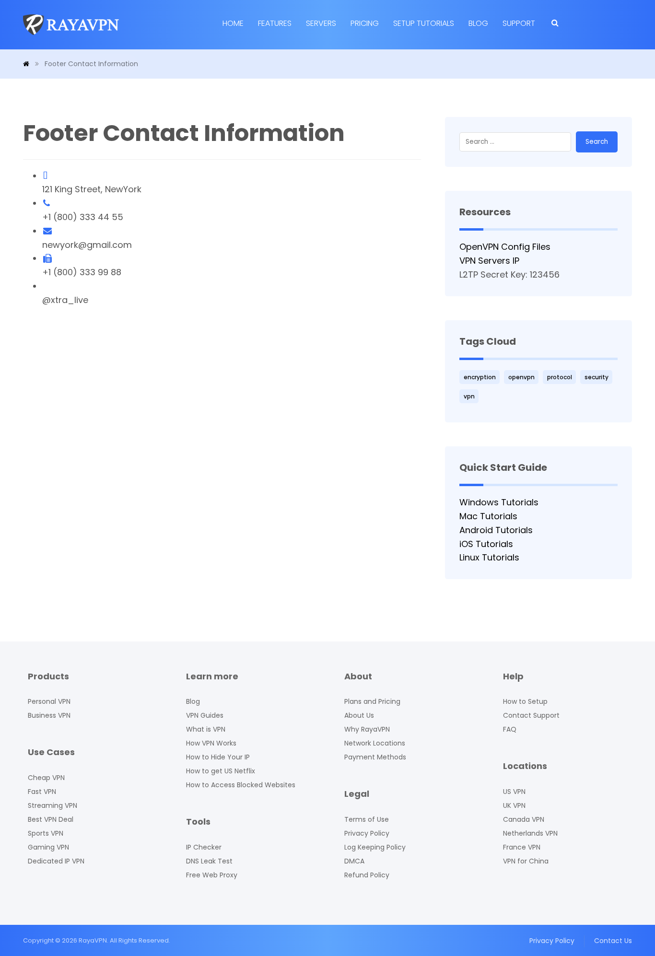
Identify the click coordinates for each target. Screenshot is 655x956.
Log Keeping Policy (375, 847)
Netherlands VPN (530, 833)
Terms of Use (366, 819)
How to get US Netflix (220, 771)
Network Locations (374, 743)
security (596, 377)
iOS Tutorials (486, 544)
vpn (469, 396)
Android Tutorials (496, 530)
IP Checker (204, 847)
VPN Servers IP (489, 261)
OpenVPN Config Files (504, 247)
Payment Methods (375, 757)
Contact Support (531, 715)
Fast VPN (42, 791)
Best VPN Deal (50, 819)
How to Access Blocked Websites (240, 785)
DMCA (354, 861)
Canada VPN (523, 819)
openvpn (521, 377)
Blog (193, 701)
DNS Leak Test (209, 861)
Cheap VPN (46, 777)
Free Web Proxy (211, 875)
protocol (559, 377)
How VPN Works (211, 743)
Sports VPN (45, 833)
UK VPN (514, 805)
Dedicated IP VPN (56, 861)
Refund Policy (366, 875)
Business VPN (49, 715)
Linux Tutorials (489, 557)
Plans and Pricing (372, 701)
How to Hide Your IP (218, 757)
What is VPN (205, 729)
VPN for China (526, 861)
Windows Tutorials (498, 502)
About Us (359, 715)
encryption (480, 377)
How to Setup (525, 701)
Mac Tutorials (488, 516)
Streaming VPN (52, 805)
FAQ (509, 729)
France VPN (521, 847)
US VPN (514, 791)
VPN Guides (204, 715)
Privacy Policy (366, 833)
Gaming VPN (48, 847)
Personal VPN (49, 701)
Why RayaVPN (367, 729)
